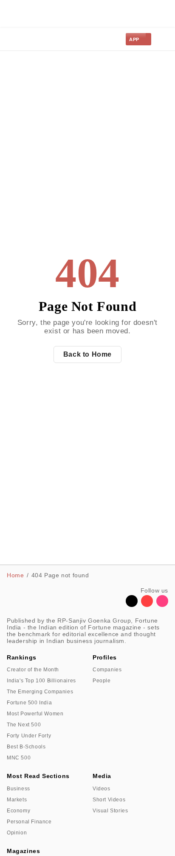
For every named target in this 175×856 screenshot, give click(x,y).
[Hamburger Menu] (163, 39)
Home (15, 575)
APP (134, 39)
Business (18, 789)
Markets (17, 800)
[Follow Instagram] (162, 604)
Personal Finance (29, 822)
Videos (101, 789)
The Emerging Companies (40, 692)
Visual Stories (110, 811)
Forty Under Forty (29, 736)
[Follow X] (132, 604)
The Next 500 (24, 725)
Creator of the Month (33, 670)
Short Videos (109, 800)
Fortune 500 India (29, 703)
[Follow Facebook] (116, 604)
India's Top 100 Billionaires (41, 681)
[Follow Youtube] (147, 604)
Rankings (22, 657)
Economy (18, 811)
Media (102, 776)
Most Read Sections (38, 776)
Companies (107, 670)
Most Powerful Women (35, 714)
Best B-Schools (26, 747)
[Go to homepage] (26, 39)
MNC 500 (19, 758)
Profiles (105, 657)
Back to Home (87, 354)
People (102, 681)
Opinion (17, 833)
